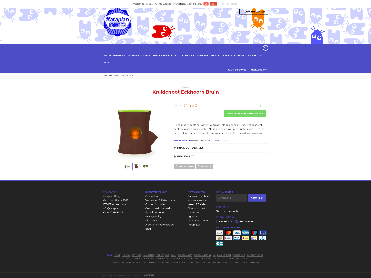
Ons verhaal (152, 196)
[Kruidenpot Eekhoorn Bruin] (126, 166)
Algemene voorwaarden (159, 224)
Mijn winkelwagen (254, 11)
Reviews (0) (185, 156)
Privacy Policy (153, 216)
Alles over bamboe (233, 55)
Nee (213, 4)
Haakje (117, 255)
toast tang (234, 263)
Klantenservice (237, 70)
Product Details (190, 147)
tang (225, 263)
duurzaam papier (192, 259)
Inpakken (202, 55)
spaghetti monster (212, 263)
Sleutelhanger (185, 255)
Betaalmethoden (155, 212)
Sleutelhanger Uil (202, 255)
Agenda (215, 55)
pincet (199, 263)
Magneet (160, 255)
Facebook (225, 221)
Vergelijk (206, 166)
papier (191, 263)
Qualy (185, 87)
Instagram (246, 221)
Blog (107, 62)
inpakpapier (207, 259)
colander (160, 259)
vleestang (255, 263)
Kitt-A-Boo (136, 255)
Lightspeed (149, 275)
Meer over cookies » (228, 4)
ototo (245, 259)
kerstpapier (220, 259)
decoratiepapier (174, 259)
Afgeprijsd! (255, 55)
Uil (214, 255)
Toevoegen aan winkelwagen (245, 113)
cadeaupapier (147, 259)
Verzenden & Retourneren (161, 200)
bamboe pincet (224, 255)
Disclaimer (151, 220)
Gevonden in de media (158, 208)
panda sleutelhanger (176, 263)
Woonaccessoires (139, 55)
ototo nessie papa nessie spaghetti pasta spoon (133, 263)
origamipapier (234, 259)
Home (105, 76)
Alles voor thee (184, 55)
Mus (167, 255)
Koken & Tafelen (162, 55)
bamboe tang (239, 255)
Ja (206, 4)
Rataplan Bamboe (114, 55)
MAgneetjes (148, 255)
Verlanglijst (186, 166)
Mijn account (259, 70)
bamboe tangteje (255, 255)
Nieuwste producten (228, 211)
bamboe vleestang (131, 259)
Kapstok (126, 255)
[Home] (117, 22)
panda (161, 263)
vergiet (244, 263)
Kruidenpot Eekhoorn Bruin (121, 76)
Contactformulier (155, 204)
